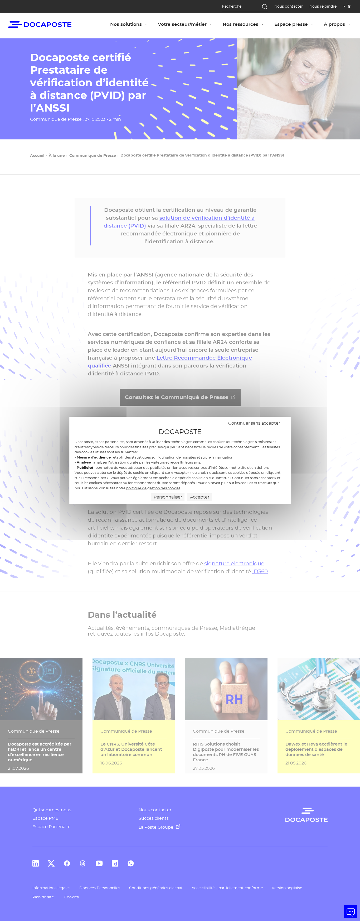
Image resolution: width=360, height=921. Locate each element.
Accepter (199, 497)
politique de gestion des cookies (153, 488)
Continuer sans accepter (254, 423)
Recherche (231, 6)
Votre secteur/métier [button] (187, 24)
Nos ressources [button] (246, 24)
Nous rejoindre (323, 6)
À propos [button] (340, 24)
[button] (350, 911)
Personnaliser (168, 497)
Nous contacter (288, 6)
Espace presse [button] (296, 24)
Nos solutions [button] (131, 24)
